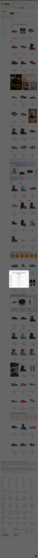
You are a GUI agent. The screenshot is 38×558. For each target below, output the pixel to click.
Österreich (19, 277)
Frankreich (19, 281)
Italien (19, 283)
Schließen (28, 271)
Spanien (19, 285)
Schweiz (19, 279)
